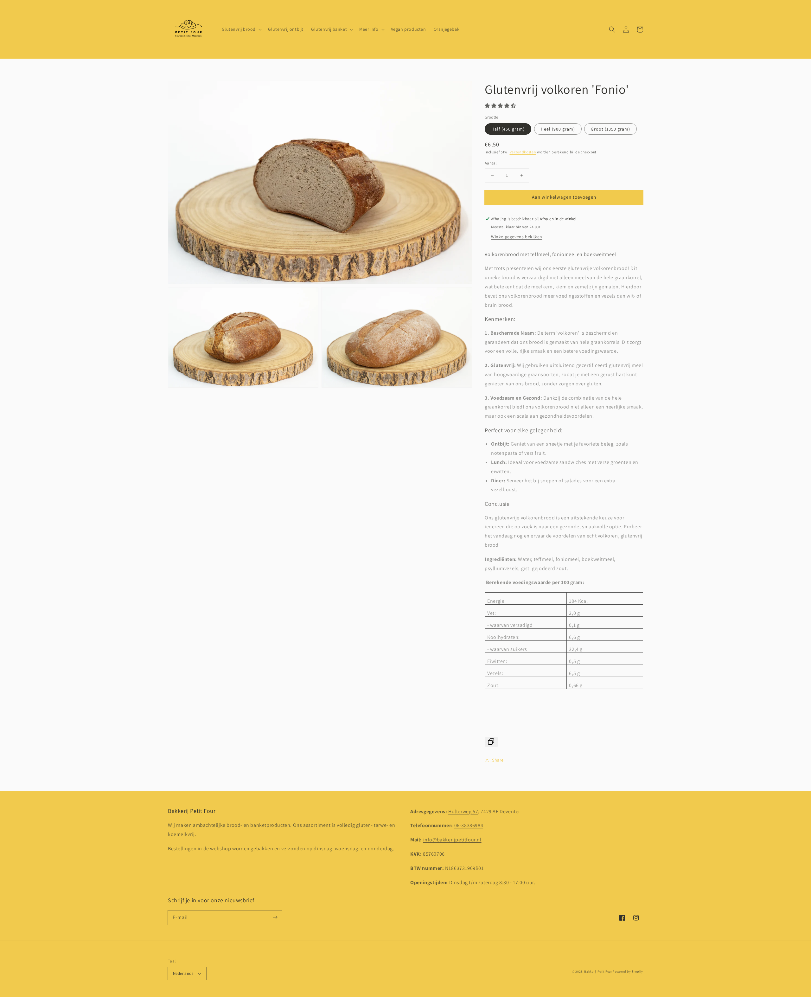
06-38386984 (468, 825)
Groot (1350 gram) (610, 129)
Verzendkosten (523, 152)
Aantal (490, 163)
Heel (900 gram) (558, 129)
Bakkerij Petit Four (598, 971)
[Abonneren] (275, 917)
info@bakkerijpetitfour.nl (452, 839)
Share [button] (498, 760)
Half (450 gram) (508, 129)
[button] (612, 29)
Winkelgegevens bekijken (516, 237)
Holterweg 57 (463, 811)
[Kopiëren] (491, 742)
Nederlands (183, 973)
